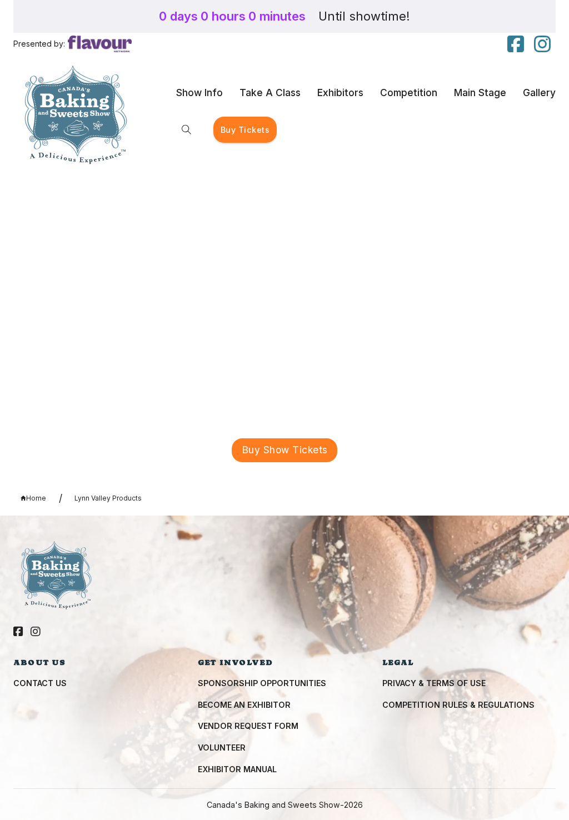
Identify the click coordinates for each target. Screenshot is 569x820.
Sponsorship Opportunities (262, 683)
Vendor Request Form (248, 726)
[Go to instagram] (542, 44)
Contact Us (40, 683)
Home (36, 498)
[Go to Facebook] (18, 632)
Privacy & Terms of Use (434, 683)
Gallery (539, 92)
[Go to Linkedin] (515, 44)
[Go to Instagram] (36, 632)
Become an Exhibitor (244, 704)
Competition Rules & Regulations (458, 704)
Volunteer (222, 747)
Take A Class (270, 92)
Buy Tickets (245, 129)
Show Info (199, 92)
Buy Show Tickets (285, 450)
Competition (408, 92)
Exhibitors (340, 92)
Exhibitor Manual (237, 769)
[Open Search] (186, 129)
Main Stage (480, 92)
